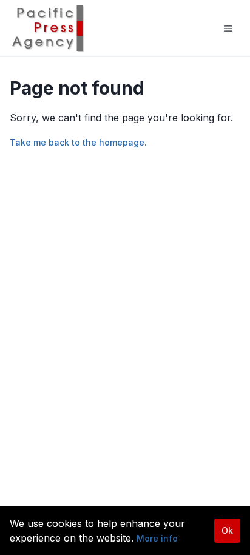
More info (157, 538)
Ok (227, 530)
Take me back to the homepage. (78, 142)
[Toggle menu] (228, 28)
